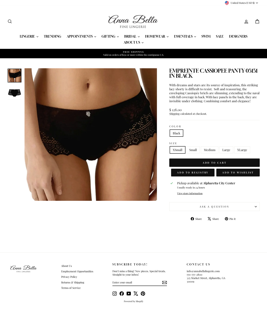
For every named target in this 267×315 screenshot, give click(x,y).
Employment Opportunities (77, 271)
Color (175, 126)
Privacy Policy (69, 277)
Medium (209, 150)
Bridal (130, 36)
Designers (238, 36)
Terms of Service (71, 288)
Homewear (155, 36)
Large (226, 150)
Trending (52, 36)
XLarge (242, 150)
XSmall (177, 150)
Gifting (109, 36)
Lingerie (28, 36)
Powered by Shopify (133, 301)
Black (176, 133)
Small (193, 150)
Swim (206, 36)
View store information (190, 193)
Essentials (183, 36)
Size (173, 143)
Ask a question (214, 206)
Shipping (174, 113)
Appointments (80, 36)
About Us (132, 42)
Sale (220, 36)
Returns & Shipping (72, 282)
